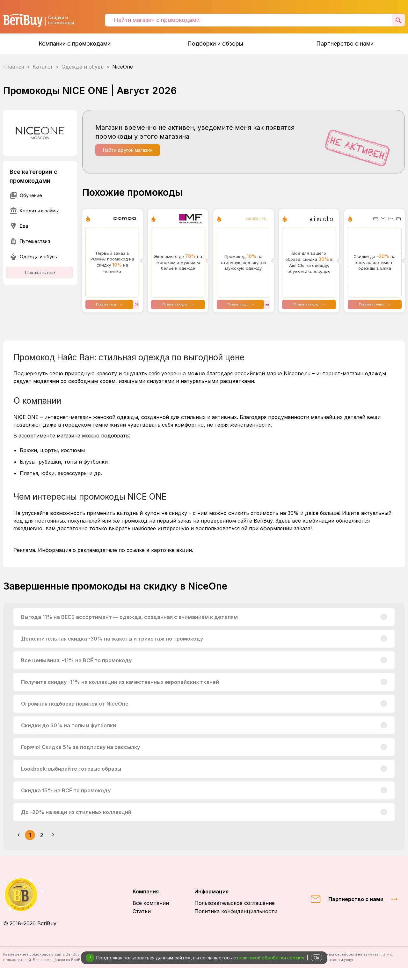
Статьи (142, 911)
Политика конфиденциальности (235, 911)
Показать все (40, 272)
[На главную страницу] (29, 894)
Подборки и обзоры (215, 43)
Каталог (43, 66)
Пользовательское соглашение (234, 903)
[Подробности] (384, 617)
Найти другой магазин (127, 150)
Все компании (151, 903)
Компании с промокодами (75, 43)
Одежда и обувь (83, 66)
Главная (13, 66)
